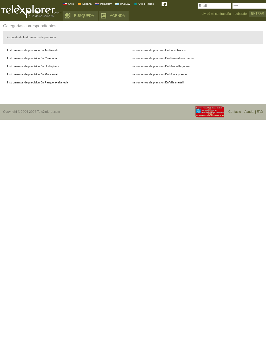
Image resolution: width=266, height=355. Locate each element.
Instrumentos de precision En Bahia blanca (158, 50)
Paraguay (106, 3)
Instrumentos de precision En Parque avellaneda (37, 82)
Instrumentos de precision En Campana (32, 58)
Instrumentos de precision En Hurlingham (33, 66)
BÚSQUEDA (84, 16)
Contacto (234, 111)
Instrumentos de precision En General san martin (163, 58)
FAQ (260, 111)
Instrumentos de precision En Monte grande (159, 74)
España (87, 3)
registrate (240, 14)
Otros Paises (146, 3)
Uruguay (125, 3)
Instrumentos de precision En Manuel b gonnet (161, 66)
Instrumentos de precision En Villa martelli (158, 82)
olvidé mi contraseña (216, 14)
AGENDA (117, 16)
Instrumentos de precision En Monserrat (32, 74)
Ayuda (249, 111)
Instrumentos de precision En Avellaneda (32, 50)
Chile (71, 3)
